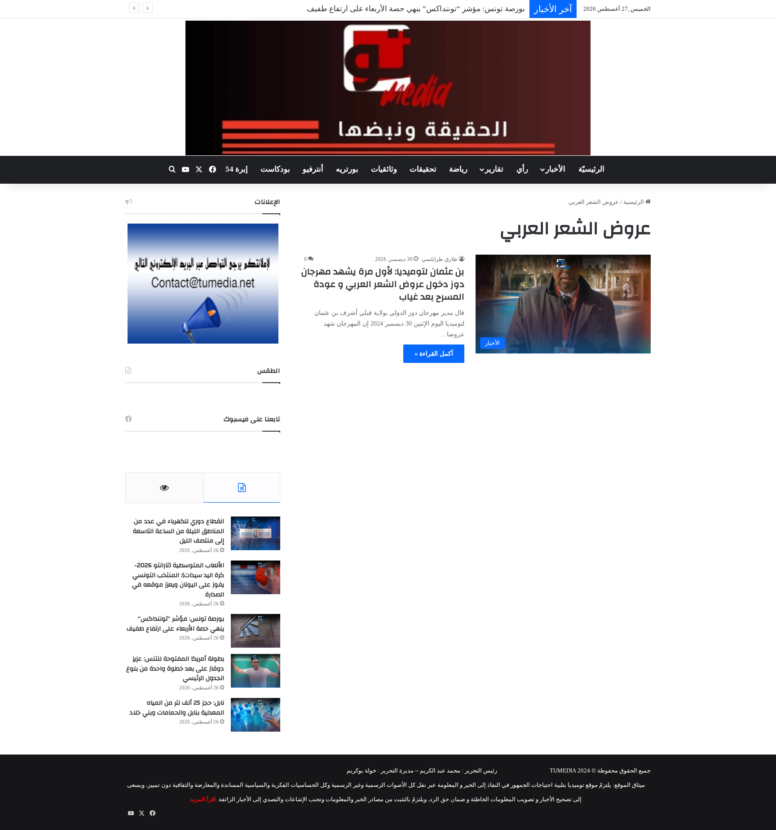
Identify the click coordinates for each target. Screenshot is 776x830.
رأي (522, 169)
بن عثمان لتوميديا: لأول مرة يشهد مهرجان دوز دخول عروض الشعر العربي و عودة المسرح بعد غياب (382, 284)
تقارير (494, 169)
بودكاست (275, 169)
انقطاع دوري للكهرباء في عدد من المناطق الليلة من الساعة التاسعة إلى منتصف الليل (178, 531)
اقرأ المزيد (203, 799)
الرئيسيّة (591, 169)
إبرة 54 (236, 169)
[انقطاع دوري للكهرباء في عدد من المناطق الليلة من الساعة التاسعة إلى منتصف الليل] (255, 533)
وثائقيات (384, 169)
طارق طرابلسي (440, 259)
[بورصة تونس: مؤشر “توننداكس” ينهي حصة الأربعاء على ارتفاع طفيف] (255, 631)
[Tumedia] (387, 88)
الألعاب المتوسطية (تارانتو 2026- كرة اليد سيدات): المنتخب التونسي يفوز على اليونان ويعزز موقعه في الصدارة (178, 580)
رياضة (458, 169)
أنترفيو (313, 169)
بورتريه (347, 169)
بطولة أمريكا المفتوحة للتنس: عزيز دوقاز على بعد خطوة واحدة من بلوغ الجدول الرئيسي (175, 668)
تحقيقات (423, 169)
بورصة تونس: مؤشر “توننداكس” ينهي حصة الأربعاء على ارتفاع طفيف (416, 8)
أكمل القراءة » (433, 353)
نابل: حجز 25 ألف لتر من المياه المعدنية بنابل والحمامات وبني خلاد (176, 708)
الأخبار (555, 169)
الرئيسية (634, 202)
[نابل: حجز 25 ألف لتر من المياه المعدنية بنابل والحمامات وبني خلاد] (255, 715)
